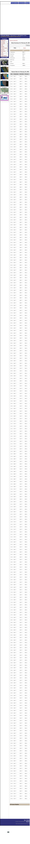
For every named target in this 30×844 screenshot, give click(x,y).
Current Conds (4, 48)
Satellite (2, 46)
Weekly (24, 47)
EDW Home (3, 40)
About (2, 54)
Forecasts (3, 43)
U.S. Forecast (21, 2)
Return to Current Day (14, 40)
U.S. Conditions (14, 2)
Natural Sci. (3, 51)
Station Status (4, 55)
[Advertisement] (15, 19)
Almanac (2, 49)
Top (25, 820)
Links (2, 52)
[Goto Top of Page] (8, 828)
